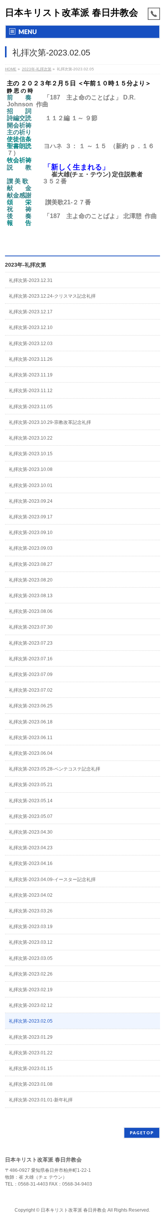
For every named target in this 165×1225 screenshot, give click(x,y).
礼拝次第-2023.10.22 (31, 438)
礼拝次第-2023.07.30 (31, 627)
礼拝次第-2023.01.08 (31, 1084)
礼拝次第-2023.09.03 (31, 548)
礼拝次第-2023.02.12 (31, 1005)
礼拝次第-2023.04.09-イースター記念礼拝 (52, 879)
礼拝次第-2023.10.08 (31, 469)
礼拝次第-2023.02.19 (31, 989)
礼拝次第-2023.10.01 (31, 485)
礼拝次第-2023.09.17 (31, 517)
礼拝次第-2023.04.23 (31, 847)
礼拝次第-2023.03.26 (31, 911)
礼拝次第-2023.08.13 (31, 595)
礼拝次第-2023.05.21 (31, 784)
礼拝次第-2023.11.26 (31, 359)
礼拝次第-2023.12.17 (31, 311)
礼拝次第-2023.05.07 (31, 816)
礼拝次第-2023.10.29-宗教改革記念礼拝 (50, 422)
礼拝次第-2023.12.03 (31, 343)
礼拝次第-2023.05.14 (31, 800)
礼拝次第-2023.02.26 (31, 974)
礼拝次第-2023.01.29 (31, 1037)
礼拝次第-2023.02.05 (31, 1021)
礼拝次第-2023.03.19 (31, 926)
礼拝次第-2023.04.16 (31, 863)
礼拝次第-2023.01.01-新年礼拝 (41, 1100)
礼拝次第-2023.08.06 (31, 611)
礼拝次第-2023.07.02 (31, 690)
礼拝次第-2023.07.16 (31, 658)
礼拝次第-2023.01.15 (31, 1068)
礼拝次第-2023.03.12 (31, 942)
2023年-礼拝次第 (25, 265)
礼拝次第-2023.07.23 (31, 643)
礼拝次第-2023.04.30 (31, 832)
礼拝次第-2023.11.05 (31, 406)
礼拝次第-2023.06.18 (31, 722)
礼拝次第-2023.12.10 (31, 327)
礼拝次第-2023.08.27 (31, 564)
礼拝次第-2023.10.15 (31, 453)
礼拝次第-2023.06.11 (31, 737)
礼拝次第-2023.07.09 (31, 674)
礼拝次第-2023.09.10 (31, 532)
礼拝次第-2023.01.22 (31, 1053)
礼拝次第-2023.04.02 (31, 895)
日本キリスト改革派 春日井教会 (71, 12)
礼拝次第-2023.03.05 (31, 958)
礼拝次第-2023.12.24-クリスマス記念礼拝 (52, 296)
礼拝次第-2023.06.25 (31, 706)
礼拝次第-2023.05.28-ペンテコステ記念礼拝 (54, 769)
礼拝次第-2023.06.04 (31, 753)
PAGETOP (142, 1132)
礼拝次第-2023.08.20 (31, 580)
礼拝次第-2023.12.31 (31, 280)
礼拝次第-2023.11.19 (31, 375)
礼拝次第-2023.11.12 (31, 390)
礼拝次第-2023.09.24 (31, 501)
